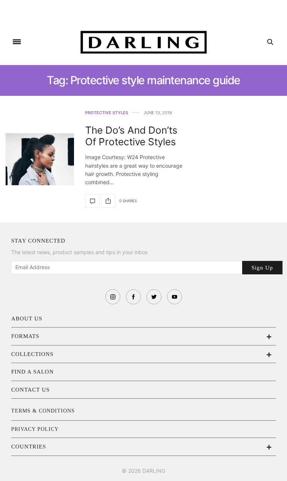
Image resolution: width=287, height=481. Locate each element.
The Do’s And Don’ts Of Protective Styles (131, 135)
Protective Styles (106, 113)
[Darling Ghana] (143, 42)
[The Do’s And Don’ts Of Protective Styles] (40, 159)
